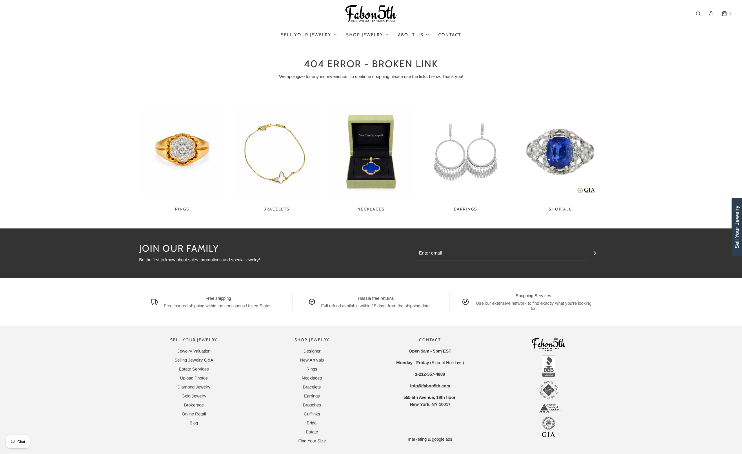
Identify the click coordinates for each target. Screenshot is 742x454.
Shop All (560, 209)
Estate (312, 431)
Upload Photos (194, 377)
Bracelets (276, 209)
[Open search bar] (698, 13)
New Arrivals (312, 359)
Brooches (312, 404)
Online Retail (194, 413)
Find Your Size (312, 440)
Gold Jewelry (193, 395)
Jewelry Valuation (193, 350)
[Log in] (711, 13)
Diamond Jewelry (193, 386)
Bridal (312, 422)
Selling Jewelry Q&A (193, 359)
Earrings (465, 209)
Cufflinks (312, 413)
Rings (182, 209)
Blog (194, 422)
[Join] (595, 253)
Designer (312, 350)
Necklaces (371, 209)
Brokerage (194, 404)
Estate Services (194, 368)
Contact (449, 34)
